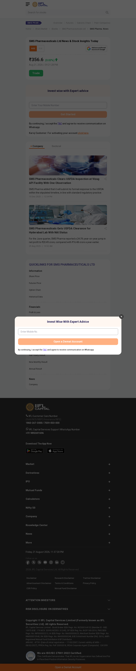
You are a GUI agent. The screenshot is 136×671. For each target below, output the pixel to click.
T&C (45, 350)
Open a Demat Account (68, 341)
